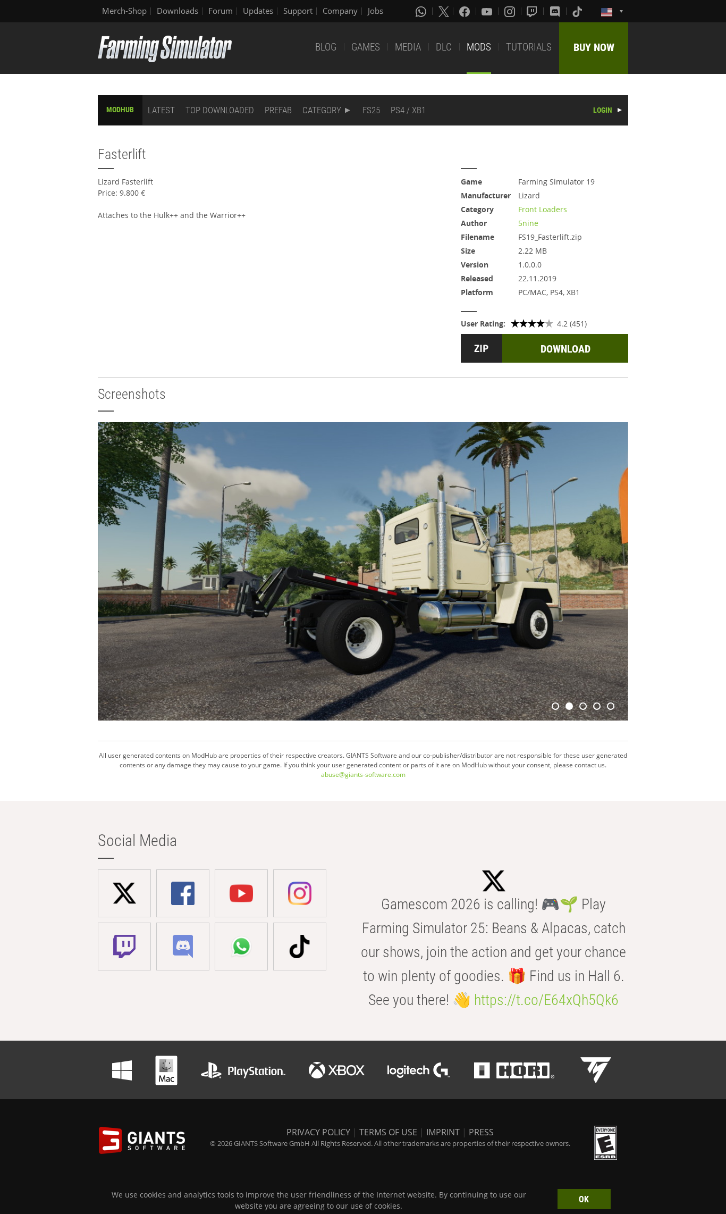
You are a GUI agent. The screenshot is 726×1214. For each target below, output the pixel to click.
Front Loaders (542, 209)
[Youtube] (488, 11)
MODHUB (120, 109)
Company (340, 10)
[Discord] (556, 11)
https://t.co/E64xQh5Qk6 (546, 1000)
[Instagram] (510, 11)
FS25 (371, 110)
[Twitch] (533, 11)
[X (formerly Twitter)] (443, 11)
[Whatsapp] (422, 11)
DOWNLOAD (565, 348)
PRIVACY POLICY (318, 1132)
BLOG (325, 47)
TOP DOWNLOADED (219, 110)
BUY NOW (593, 47)
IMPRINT (443, 1132)
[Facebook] (465, 11)
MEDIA (408, 47)
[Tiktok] (578, 11)
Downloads (177, 10)
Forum (220, 10)
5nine (528, 223)
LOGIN (602, 110)
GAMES (365, 47)
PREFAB (278, 110)
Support (298, 10)
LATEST (161, 110)
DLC (444, 47)
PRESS (481, 1132)
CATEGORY (321, 110)
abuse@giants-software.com (363, 774)
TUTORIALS (529, 47)
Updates (258, 10)
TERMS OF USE (388, 1132)
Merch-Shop (124, 10)
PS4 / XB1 (408, 110)
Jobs (375, 10)
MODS (479, 47)
